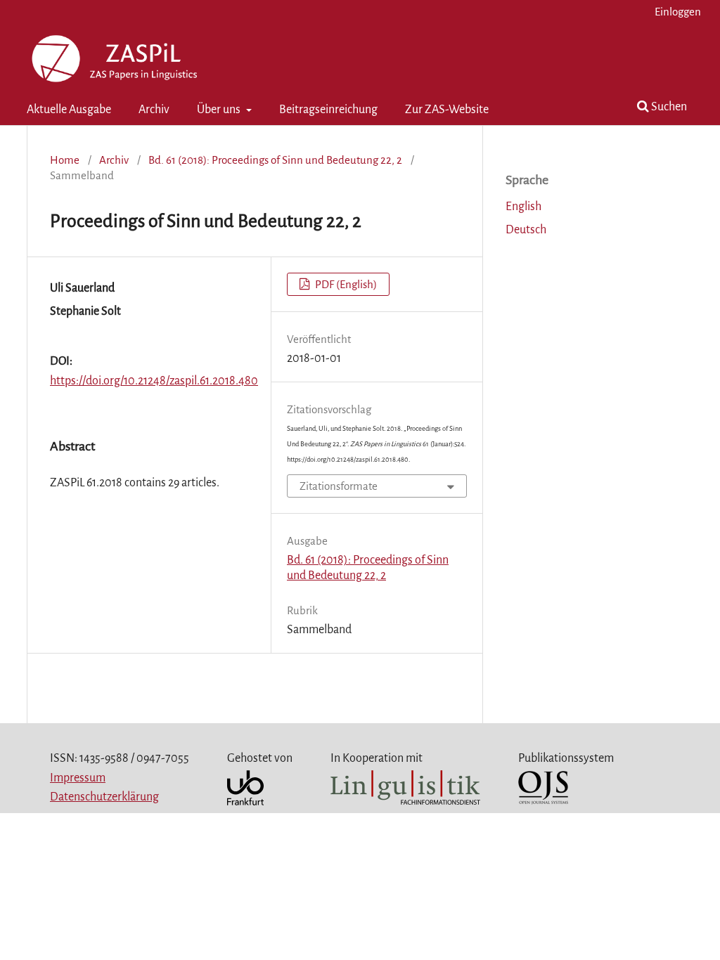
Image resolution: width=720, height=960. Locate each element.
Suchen (668, 106)
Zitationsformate (339, 486)
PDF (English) (345, 284)
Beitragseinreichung (328, 109)
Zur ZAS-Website (447, 109)
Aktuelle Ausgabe (69, 109)
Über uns (220, 109)
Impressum (77, 778)
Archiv (154, 109)
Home (64, 160)
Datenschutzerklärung (104, 797)
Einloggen (678, 12)
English (523, 206)
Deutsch (526, 229)
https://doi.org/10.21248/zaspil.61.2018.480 (154, 381)
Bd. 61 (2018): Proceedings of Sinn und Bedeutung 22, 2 (275, 160)
